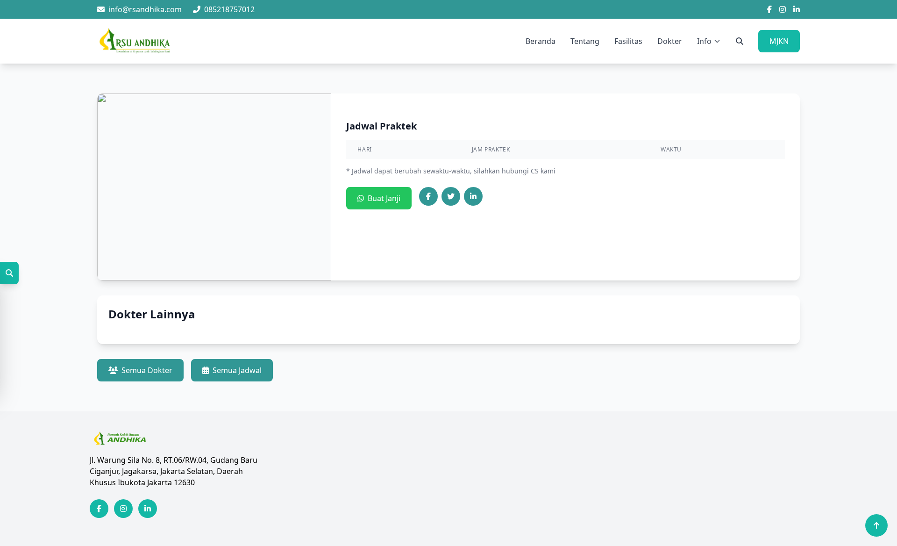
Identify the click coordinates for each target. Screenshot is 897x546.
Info (704, 41)
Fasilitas (628, 41)
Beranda (540, 41)
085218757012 (229, 9)
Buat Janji (384, 198)
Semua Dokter (146, 370)
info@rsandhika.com (145, 9)
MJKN (779, 41)
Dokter (669, 41)
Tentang (584, 41)
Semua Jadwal (237, 370)
